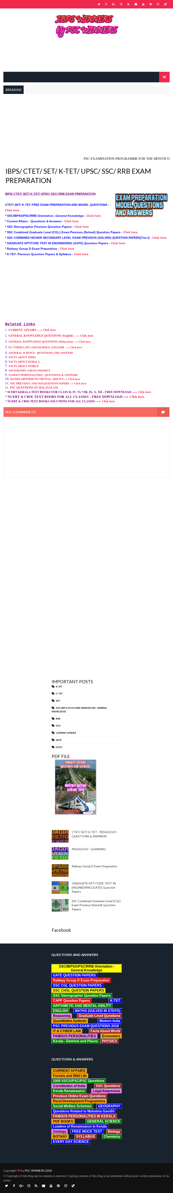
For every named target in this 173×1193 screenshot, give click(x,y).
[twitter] (99, 4)
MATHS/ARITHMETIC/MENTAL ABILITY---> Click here (45, 379)
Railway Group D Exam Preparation (94, 866)
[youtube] (143, 4)
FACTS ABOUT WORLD (23, 366)
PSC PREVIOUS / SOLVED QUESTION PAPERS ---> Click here (48, 383)
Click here (12, 210)
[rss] (128, 4)
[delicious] (165, 4)
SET (58, 701)
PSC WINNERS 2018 (38, 1170)
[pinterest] (150, 4)
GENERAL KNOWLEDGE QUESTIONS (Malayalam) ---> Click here (50, 341)
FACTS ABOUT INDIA (22, 357)
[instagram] (121, 4)
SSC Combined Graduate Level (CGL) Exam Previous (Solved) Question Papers (96, 905)
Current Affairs (66, 733)
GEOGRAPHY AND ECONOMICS (29, 370)
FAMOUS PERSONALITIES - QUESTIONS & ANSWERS (43, 375)
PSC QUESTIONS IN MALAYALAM (34, 387)
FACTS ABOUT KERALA (24, 361)
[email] (136, 4)
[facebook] (106, 4)
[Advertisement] (86, 56)
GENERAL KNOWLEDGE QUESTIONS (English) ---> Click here (50, 335)
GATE (58, 740)
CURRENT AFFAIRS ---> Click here (32, 330)
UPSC (59, 747)
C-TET (59, 693)
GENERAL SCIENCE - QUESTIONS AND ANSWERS (41, 353)
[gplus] (114, 4)
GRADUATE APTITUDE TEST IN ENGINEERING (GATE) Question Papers (94, 887)
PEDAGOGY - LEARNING (89, 849)
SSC (58, 725)
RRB (58, 718)
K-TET (59, 686)
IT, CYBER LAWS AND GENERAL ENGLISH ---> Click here (45, 347)
